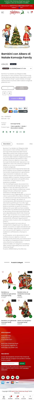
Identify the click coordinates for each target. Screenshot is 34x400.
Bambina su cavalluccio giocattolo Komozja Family (8, 293)
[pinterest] (13, 132)
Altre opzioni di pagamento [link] (16, 102)
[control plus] (12, 88)
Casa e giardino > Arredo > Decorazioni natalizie (19, 127)
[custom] (24, 132)
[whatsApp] (17, 132)
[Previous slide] (4, 35)
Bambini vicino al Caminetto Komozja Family (23, 293)
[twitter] (6, 132)
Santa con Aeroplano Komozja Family (24, 321)
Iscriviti (22, 363)
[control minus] (3, 88)
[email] (20, 132)
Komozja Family (15, 124)
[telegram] (10, 132)
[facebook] (3, 132)
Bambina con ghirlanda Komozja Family (8, 321)
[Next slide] (30, 35)
